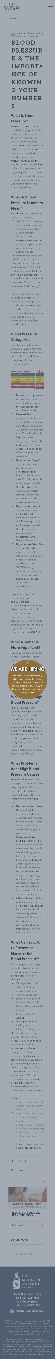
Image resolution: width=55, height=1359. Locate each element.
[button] (27, 662)
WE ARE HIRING (27, 669)
